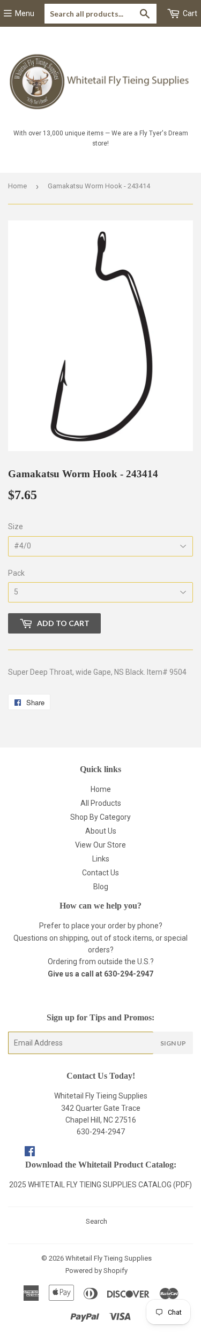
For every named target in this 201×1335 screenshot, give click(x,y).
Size (15, 526)
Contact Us (100, 872)
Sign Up (173, 1043)
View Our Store (100, 845)
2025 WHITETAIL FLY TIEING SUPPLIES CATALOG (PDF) (100, 1184)
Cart (189, 13)
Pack (16, 573)
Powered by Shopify (96, 1271)
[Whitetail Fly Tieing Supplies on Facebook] (29, 1152)
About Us (100, 831)
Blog (100, 886)
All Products (100, 803)
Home (17, 186)
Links (100, 859)
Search (96, 1221)
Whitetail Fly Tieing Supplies (108, 1258)
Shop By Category (100, 817)
